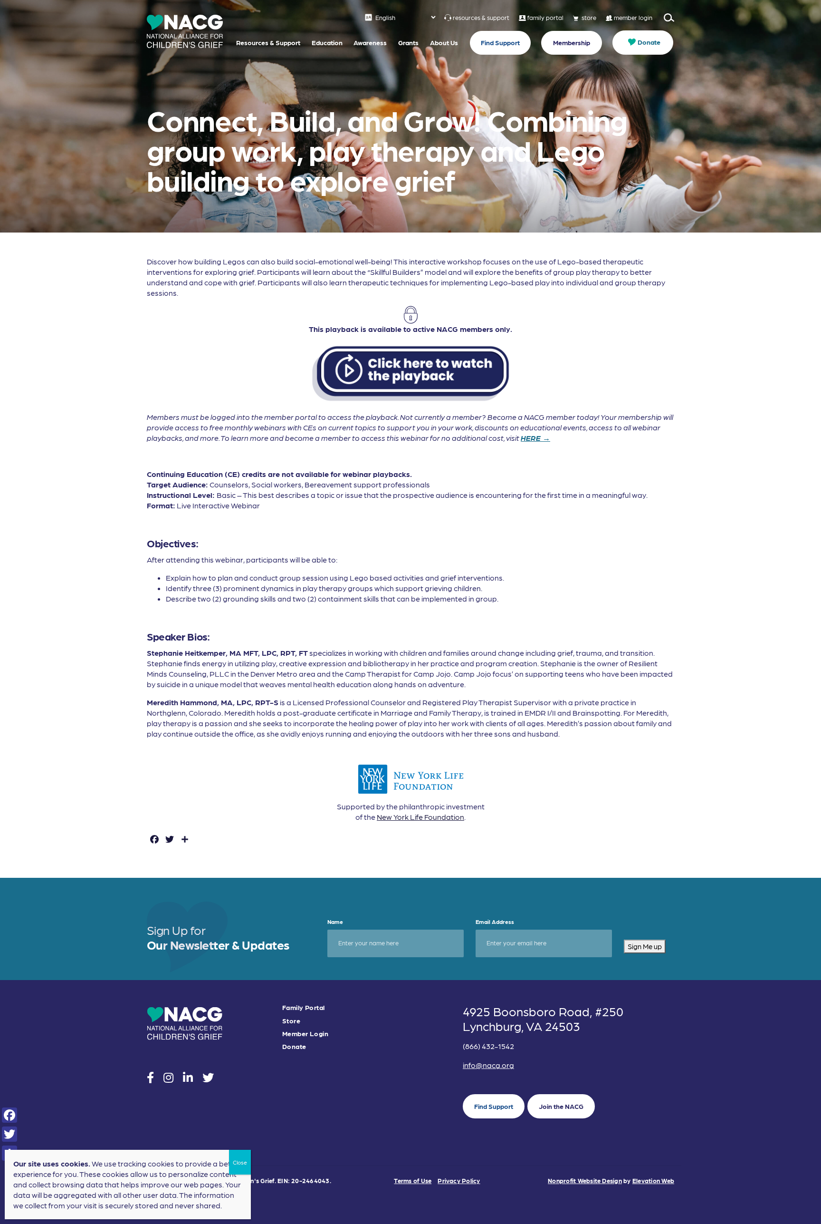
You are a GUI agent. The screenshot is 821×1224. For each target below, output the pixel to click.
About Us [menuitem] (444, 42)
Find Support (493, 1106)
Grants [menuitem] (408, 42)
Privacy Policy (459, 1180)
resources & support (481, 17)
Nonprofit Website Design (585, 1180)
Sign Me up (645, 946)
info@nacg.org (488, 1064)
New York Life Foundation (420, 816)
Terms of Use (412, 1180)
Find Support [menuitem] (500, 42)
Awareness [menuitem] (370, 42)
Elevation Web (653, 1180)
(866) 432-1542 (488, 1045)
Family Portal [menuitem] (303, 1007)
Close (240, 1162)
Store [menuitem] (291, 1020)
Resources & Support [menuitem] (268, 42)
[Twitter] (9, 1134)
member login (633, 17)
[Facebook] (9, 1115)
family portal (545, 17)
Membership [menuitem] (571, 42)
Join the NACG (561, 1106)
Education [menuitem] (327, 42)
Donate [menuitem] (649, 42)
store (589, 17)
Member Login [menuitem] (305, 1033)
